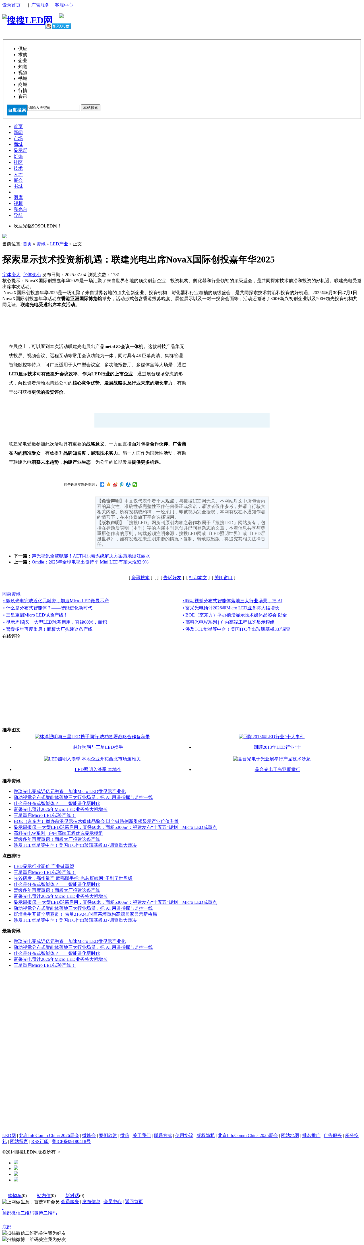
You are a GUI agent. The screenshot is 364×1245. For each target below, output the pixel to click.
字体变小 (32, 274)
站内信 (44, 1195)
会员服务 (70, 1201)
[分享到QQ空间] (108, 484)
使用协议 (184, 1135)
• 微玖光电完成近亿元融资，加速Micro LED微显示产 (56, 600)
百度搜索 (17, 109)
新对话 (72, 1195)
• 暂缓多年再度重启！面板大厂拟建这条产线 (47, 629)
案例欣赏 (108, 1135)
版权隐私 (206, 1135)
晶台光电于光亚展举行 (277, 769)
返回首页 (134, 1201)
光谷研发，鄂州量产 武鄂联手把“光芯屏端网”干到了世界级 (73, 878)
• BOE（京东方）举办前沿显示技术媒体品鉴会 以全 (235, 615)
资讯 (41, 243)
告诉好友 (172, 577)
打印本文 (198, 577)
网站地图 (290, 1135)
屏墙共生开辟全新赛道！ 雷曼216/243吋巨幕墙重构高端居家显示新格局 (85, 914)
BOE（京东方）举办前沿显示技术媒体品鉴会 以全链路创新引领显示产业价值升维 (96, 821)
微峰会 (89, 1135)
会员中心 (113, 1201)
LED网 (9, 1135)
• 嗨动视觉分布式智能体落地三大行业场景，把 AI (232, 600)
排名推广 (311, 1135)
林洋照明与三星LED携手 (98, 747)
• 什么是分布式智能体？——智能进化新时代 (47, 607)
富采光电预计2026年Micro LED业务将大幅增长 (60, 809)
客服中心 (64, 5)
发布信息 (91, 1201)
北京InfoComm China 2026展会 (49, 1135)
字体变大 (11, 274)
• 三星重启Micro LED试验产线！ (35, 615)
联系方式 (163, 1135)
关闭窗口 (223, 577)
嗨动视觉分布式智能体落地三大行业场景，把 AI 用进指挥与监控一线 (83, 797)
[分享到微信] (135, 484)
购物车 (15, 1195)
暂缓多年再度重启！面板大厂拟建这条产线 (57, 839)
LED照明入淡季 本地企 (98, 769)
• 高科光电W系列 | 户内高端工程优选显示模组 (229, 622)
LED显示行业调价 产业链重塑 (44, 866)
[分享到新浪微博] (115, 484)
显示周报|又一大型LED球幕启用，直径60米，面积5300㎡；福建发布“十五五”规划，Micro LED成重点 (115, 827)
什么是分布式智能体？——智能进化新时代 (57, 803)
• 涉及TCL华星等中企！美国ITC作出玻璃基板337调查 (236, 629)
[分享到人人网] (128, 484)
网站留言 (19, 1141)
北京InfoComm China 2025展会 (248, 1135)
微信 (124, 1135)
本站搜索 (90, 107)
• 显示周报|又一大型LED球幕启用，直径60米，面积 (55, 622)
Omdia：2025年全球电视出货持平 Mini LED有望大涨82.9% (90, 562)
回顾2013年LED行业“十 (277, 747)
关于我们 (142, 1135)
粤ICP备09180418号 (71, 1141)
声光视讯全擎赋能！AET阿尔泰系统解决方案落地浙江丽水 (91, 556)
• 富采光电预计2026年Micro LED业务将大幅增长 (231, 607)
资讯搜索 (140, 577)
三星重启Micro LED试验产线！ (45, 815)
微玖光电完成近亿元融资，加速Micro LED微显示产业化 (70, 791)
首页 (27, 243)
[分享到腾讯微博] (121, 484)
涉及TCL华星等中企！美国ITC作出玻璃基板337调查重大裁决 (75, 845)
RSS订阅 (40, 1141)
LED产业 (59, 243)
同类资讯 (11, 593)
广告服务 (40, 5)
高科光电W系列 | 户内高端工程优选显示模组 (58, 833)
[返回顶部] (2, 1207)
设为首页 (11, 5)
